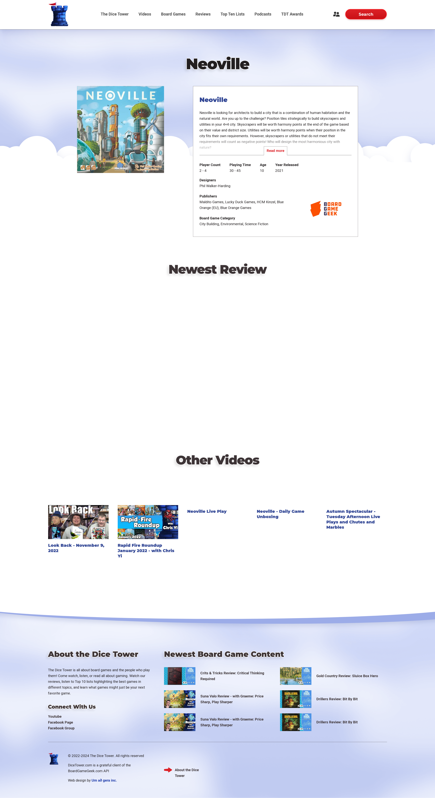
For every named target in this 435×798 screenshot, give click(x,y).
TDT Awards (292, 14)
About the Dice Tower (187, 770)
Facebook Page (60, 722)
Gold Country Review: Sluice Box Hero (347, 676)
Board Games (173, 14)
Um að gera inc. (104, 780)
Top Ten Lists (233, 14)
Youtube (55, 716)
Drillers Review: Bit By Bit (337, 699)
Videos (145, 14)
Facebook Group (61, 728)
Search (366, 14)
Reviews (203, 14)
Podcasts (263, 14)
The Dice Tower (115, 14)
